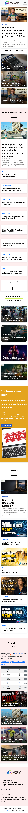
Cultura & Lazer (6, 199)
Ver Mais (14, 116)
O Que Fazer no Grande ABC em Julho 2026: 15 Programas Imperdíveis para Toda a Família (13, 273)
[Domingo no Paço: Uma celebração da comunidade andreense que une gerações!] (14, 130)
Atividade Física (6, 141)
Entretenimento (6, 172)
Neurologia (5, 539)
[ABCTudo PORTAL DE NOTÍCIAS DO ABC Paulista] (11, 3)
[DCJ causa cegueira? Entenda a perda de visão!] (14, 614)
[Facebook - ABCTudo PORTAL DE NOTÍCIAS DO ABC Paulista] (15, 777)
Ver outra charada (18, 288)
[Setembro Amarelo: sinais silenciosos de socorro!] (14, 557)
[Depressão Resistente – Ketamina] (14, 487)
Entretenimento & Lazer (11, 782)
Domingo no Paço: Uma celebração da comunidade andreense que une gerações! (13, 150)
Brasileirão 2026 (19, 653)
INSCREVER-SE (6, 425)
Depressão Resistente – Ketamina (9, 503)
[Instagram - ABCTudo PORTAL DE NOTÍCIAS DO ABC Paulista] (12, 777)
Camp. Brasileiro (8, 784)
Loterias (4, 24)
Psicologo (5, 596)
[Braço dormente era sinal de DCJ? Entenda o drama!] (14, 528)
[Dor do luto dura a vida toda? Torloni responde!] (14, 586)
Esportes (13, 643)
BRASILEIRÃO (19, 50)
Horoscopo (19, 784)
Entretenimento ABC (13, 112)
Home (4, 780)
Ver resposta (8, 288)
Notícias (10, 780)
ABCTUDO (5, 810)
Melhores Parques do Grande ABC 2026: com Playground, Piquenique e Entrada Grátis (12, 259)
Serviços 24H (14, 300)
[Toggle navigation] (25, 3)
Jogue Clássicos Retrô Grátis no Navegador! (14, 797)
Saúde (13, 470)
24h (4, 786)
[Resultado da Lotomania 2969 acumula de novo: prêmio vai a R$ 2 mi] (14, 14)
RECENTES (8, 50)
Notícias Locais (14, 296)
